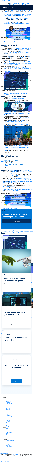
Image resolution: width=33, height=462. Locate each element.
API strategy (16, 15)
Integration (8, 408)
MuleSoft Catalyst (9, 416)
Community (8, 421)
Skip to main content (5, 0)
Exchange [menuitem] (17, 4)
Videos (7, 431)
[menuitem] (20, 3)
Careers (7, 447)
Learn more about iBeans (11, 160)
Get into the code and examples (12, 162)
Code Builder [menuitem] (11, 4)
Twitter (12, 88)
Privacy (10, 449)
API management (9, 407)
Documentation (9, 423)
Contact (15, 449)
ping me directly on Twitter (14, 202)
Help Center (8, 420)
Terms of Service (5, 449)
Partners (7, 444)
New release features (10, 440)
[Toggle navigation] (12, 7)
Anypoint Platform (9, 398)
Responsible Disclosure (21, 449)
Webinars (8, 428)
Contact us (8, 426)
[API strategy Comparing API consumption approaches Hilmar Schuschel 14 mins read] (16, 352)
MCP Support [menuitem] (27, 4)
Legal (1, 449)
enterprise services (6, 80)
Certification (8, 415)
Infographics (8, 435)
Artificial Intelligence (9, 410)
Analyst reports (9, 432)
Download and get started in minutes (14, 164)
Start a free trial (9, 402)
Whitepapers (8, 434)
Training (7, 414)
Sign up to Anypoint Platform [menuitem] (15, 10)
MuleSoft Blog (6, 7)
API (20, 51)
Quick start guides (9, 425)
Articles (7, 437)
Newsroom (8, 445)
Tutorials (7, 422)
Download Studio (9, 403)
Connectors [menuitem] (21, 4)
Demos (7, 429)
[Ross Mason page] (11, 28)
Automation (8, 409)
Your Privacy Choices (4, 453)
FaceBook (13, 78)
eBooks (7, 433)
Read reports (16, 221)
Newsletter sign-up (9, 446)
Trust (13, 449)
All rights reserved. (16, 454)
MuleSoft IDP (8, 401)
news (4, 237)
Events (7, 443)
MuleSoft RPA (8, 400)
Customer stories (9, 441)
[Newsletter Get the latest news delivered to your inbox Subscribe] (16, 385)
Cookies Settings (4, 451)
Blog (7, 438)
